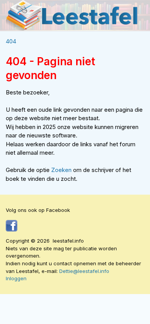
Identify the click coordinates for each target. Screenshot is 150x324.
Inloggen (16, 278)
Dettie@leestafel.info (84, 271)
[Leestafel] (72, 15)
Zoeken (62, 170)
